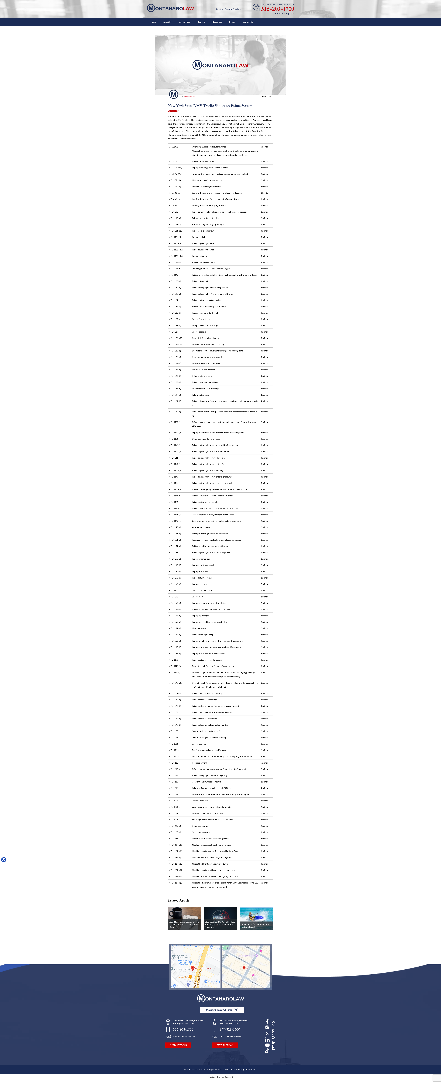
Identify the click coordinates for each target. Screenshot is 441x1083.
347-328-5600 (230, 1029)
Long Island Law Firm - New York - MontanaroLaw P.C (170, 8)
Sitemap (241, 1069)
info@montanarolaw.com (184, 1036)
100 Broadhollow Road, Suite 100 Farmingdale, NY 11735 (187, 1022)
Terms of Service (230, 1069)
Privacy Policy (251, 1069)
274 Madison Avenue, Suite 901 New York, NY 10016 (234, 1022)
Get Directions (178, 1045)
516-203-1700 (277, 9)
